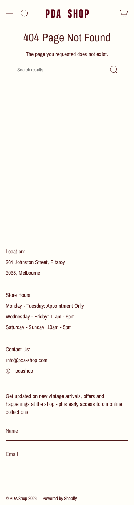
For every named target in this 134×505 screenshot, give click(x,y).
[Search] (24, 13)
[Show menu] (9, 13)
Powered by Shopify (60, 498)
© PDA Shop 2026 (21, 498)
